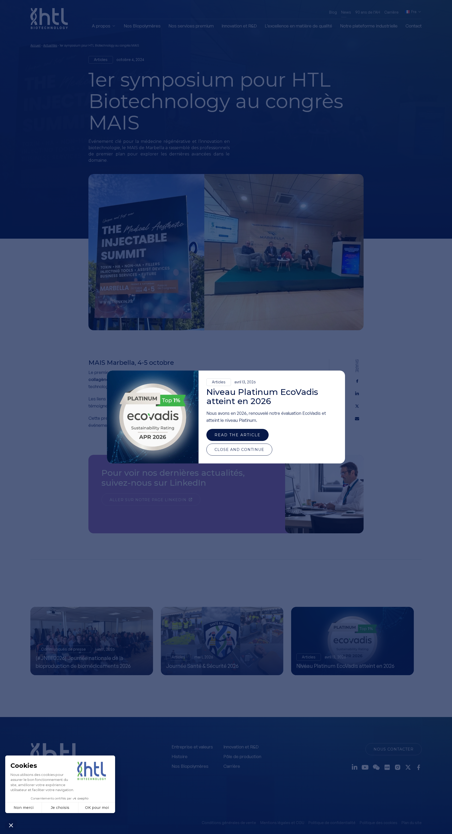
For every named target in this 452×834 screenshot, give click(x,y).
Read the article (237, 435)
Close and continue (239, 449)
